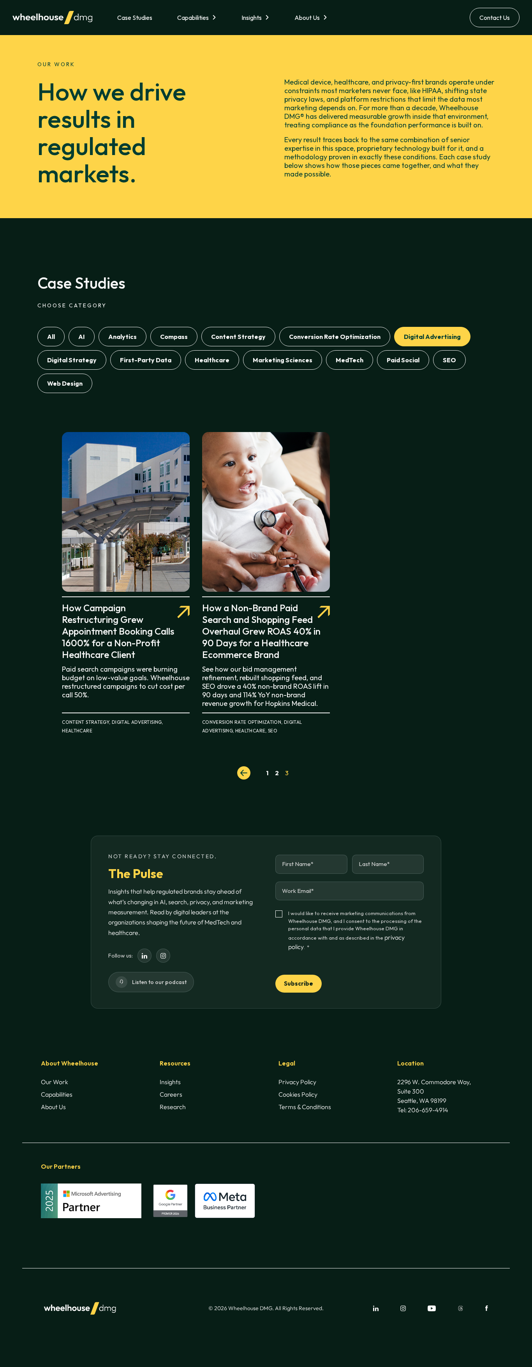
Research (173, 1107)
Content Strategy (238, 336)
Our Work (54, 1082)
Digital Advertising (432, 336)
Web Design (65, 383)
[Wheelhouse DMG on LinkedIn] (144, 956)
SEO (449, 360)
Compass (174, 336)
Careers (171, 1094)
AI (81, 336)
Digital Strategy (72, 360)
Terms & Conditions (304, 1107)
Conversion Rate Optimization (335, 336)
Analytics (122, 336)
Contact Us (494, 17)
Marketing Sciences (282, 360)
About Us (307, 17)
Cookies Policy (297, 1094)
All (51, 336)
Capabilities (193, 17)
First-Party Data (145, 360)
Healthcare (212, 360)
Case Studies (134, 17)
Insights (251, 17)
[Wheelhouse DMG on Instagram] (163, 956)
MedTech (349, 360)
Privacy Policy (297, 1082)
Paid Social (403, 360)
